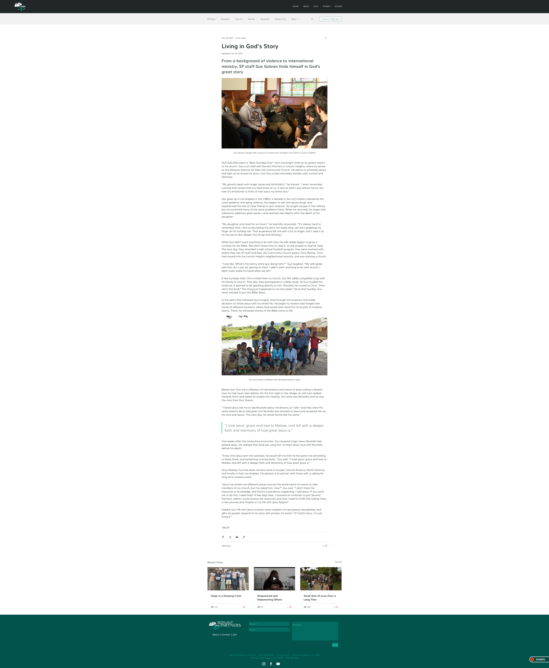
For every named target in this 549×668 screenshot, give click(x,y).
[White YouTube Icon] (278, 664)
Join (235, 634)
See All (338, 561)
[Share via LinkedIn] (237, 537)
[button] (312, 19)
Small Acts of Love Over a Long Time (320, 597)
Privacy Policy (283, 655)
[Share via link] (244, 537)
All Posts (211, 19)
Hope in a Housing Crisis (226, 595)
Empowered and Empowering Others (269, 597)
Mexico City (280, 19)
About (215, 634)
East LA (238, 19)
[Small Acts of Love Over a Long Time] (321, 578)
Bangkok (225, 19)
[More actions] (325, 38)
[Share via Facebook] (223, 537)
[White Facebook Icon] (271, 664)
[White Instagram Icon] (264, 664)
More (294, 19)
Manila (251, 19)
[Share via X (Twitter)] (230, 537)
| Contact (225, 634)
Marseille (264, 19)
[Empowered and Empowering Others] (274, 578)
